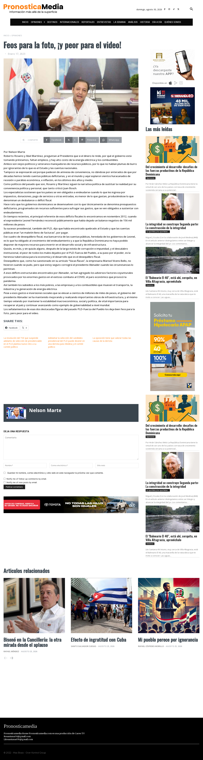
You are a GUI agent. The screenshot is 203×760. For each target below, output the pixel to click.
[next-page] (11, 658)
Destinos (150, 285)
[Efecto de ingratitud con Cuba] (101, 605)
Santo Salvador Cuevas (83, 646)
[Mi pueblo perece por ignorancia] (168, 605)
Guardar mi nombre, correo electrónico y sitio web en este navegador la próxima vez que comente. (55, 473)
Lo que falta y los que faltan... (158, 232)
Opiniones (16, 35)
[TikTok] (173, 9)
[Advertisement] (71, 376)
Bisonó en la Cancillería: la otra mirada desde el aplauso (32, 642)
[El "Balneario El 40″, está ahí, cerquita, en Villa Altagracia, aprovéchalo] (172, 260)
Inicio (6, 35)
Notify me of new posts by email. (22, 482)
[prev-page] (6, 658)
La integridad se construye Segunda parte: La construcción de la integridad (172, 226)
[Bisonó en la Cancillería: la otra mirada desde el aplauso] (34, 605)
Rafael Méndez (11, 651)
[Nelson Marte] (16, 413)
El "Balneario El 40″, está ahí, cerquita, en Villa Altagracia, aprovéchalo (171, 279)
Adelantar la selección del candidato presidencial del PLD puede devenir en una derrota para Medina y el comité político (66, 342)
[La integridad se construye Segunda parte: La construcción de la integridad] (172, 206)
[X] (178, 9)
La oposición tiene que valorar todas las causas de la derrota (112, 339)
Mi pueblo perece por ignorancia (168, 639)
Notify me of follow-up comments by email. (27, 479)
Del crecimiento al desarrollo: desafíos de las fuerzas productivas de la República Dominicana (171, 170)
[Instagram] (169, 9)
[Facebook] (164, 9)
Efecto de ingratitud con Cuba (98, 639)
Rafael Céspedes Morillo (151, 646)
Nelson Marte (45, 410)
